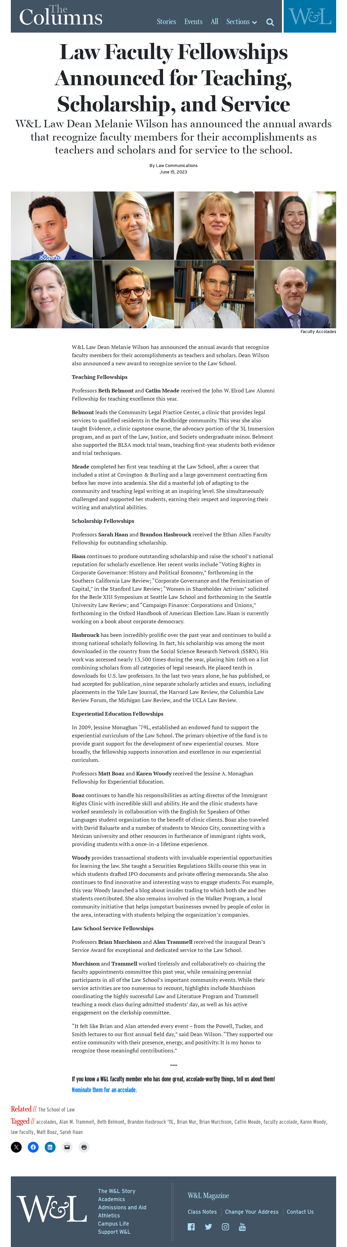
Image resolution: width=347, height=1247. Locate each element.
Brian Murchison (215, 1122)
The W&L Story (117, 1191)
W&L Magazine (208, 1196)
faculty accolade (280, 1122)
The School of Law (56, 1109)
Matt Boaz (47, 1132)
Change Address (252, 1212)
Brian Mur (186, 1122)
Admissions (122, 1207)
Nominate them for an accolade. (104, 1089)
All (214, 22)
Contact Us (300, 1212)
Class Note (202, 1212)
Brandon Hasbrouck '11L (150, 1122)
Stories (166, 22)
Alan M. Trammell (76, 1122)
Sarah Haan (71, 1132)
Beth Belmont (110, 1122)
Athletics (109, 1215)
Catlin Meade (247, 1122)
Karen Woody (313, 1122)
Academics (111, 1199)
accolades (46, 1122)
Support (114, 1232)
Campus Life (113, 1224)
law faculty (22, 1132)
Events (193, 22)
